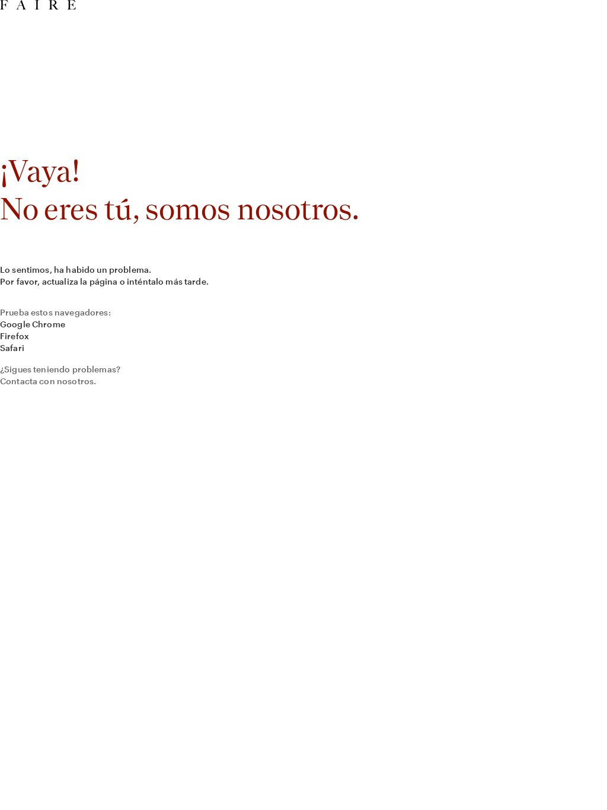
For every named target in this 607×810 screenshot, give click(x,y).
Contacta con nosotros (47, 381)
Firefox (14, 336)
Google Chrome (32, 324)
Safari (12, 348)
